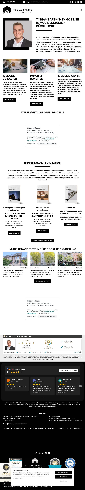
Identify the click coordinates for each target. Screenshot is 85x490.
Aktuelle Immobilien (42, 281)
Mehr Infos (77, 352)
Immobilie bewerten (36, 428)
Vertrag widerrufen (46, 486)
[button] (5, 258)
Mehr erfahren (9, 100)
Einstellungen (63, 481)
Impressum (6, 486)
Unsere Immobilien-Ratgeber (42, 240)
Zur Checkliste (70, 224)
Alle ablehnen (63, 476)
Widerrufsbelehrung (32, 486)
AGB (22, 486)
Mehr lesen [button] (36, 392)
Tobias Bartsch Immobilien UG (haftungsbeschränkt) (20, 416)
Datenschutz (15, 486)
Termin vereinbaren (75, 428)
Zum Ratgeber (14, 233)
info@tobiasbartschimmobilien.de (37, 2)
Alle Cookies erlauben (63, 472)
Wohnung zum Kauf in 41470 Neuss (13, 270)
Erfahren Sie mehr (17, 478)
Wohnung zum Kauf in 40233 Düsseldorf (42, 270)
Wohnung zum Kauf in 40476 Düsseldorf (70, 270)
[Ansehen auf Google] (8, 380)
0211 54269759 (10, 2)
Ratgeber (51, 428)
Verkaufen (6, 428)
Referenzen (61, 428)
